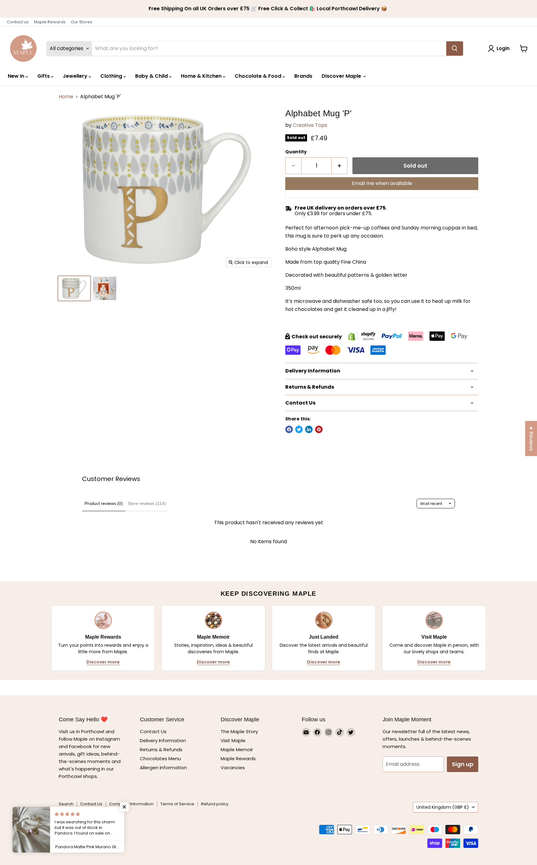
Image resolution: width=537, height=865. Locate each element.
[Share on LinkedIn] (309, 429)
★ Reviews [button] (531, 438)
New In (16, 76)
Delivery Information (163, 740)
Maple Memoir (237, 749)
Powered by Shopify (79, 819)
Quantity (296, 151)
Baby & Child (152, 76)
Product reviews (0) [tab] (104, 503)
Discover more (103, 661)
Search (66, 804)
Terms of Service (177, 804)
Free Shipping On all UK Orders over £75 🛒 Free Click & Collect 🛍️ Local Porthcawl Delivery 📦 (268, 8)
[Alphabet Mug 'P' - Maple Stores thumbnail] (74, 288)
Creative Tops (310, 125)
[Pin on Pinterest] (319, 429)
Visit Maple (233, 740)
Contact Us (153, 731)
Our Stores (81, 22)
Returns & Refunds (161, 749)
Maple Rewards (50, 22)
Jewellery (76, 76)
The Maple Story (240, 731)
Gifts (44, 76)
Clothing (111, 76)
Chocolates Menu (160, 758)
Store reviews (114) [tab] (147, 503)
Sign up (462, 764)
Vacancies (233, 767)
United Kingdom (442, 807)
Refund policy (214, 804)
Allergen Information (163, 767)
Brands (303, 76)
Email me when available (382, 183)
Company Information (131, 804)
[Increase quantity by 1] (339, 165)
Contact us (18, 22)
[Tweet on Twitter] (299, 429)
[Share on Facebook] (289, 429)
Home (66, 96)
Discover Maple (342, 76)
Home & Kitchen (202, 76)
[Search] (454, 48)
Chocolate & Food (258, 76)
